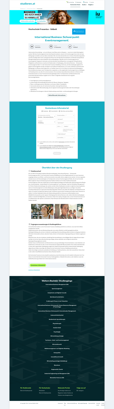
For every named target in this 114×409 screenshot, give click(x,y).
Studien (84, 4)
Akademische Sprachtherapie (57, 319)
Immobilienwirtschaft (57, 357)
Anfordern (57, 153)
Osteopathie (57, 352)
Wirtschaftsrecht (57, 344)
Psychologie (57, 332)
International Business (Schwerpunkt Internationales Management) (57, 311)
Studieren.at (22, 8)
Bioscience (57, 365)
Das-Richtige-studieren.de (64, 390)
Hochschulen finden (75, 4)
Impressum (60, 403)
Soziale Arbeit (57, 327)
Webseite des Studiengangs (75, 265)
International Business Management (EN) (57, 284)
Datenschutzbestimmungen (45, 147)
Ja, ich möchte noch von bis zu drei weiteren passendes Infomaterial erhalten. (57, 142)
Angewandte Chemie (57, 369)
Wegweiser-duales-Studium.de (65, 393)
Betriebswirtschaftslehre (57, 297)
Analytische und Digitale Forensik (57, 293)
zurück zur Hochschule (34, 270)
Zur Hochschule (41, 21)
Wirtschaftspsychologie (57, 336)
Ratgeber (90, 4)
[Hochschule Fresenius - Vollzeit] (79, 31)
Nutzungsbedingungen (59, 145)
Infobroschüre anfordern (27, 21)
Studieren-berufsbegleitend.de (65, 395)
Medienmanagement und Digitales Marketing (57, 348)
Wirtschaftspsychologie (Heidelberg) (57, 361)
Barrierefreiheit (92, 403)
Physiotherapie (57, 323)
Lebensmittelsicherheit (57, 315)
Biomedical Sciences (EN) (57, 377)
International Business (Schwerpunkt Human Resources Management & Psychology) (57, 306)
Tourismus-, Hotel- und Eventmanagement (57, 340)
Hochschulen (61, 141)
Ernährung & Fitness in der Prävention (57, 301)
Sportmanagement (57, 288)
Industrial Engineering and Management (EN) (57, 373)
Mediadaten (42, 390)
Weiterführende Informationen (57, 95)
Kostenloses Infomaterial (38, 265)
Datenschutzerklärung (72, 403)
